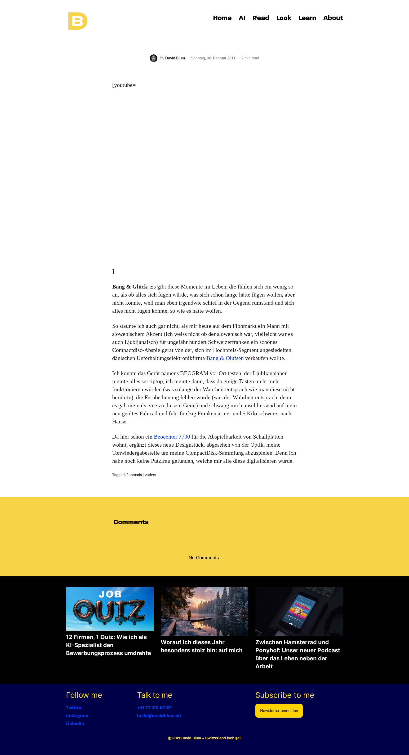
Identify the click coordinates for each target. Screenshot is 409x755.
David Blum (175, 58)
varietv (150, 475)
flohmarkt (134, 475)
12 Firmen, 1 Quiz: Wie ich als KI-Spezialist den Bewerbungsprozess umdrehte (108, 645)
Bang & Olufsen (225, 358)
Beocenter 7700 (172, 437)
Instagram (77, 716)
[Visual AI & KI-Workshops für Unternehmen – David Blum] (78, 21)
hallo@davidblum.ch (159, 716)
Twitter (73, 708)
